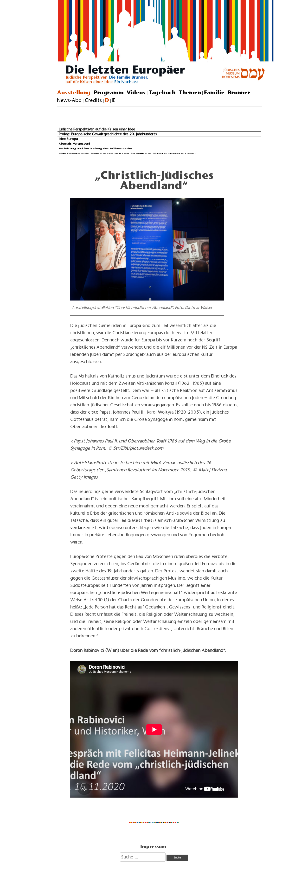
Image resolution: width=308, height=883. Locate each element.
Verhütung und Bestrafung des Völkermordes (96, 148)
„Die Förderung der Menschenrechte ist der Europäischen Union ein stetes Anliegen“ (128, 153)
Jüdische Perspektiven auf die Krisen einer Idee (97, 129)
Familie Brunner (227, 92)
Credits (93, 100)
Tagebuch (162, 92)
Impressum (153, 846)
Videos (136, 92)
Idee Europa (68, 139)
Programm (108, 92)
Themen (190, 92)
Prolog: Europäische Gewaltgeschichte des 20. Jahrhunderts (108, 134)
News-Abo (69, 100)
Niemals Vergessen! (74, 143)
